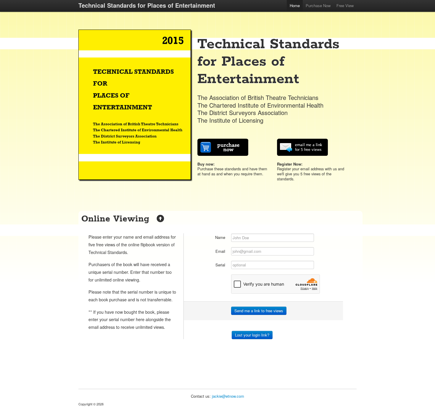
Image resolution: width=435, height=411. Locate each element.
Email (220, 251)
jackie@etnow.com (228, 396)
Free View (345, 5)
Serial (220, 265)
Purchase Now (318, 5)
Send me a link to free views (258, 310)
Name (220, 237)
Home (295, 5)
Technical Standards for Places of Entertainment (146, 5)
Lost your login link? (252, 335)
